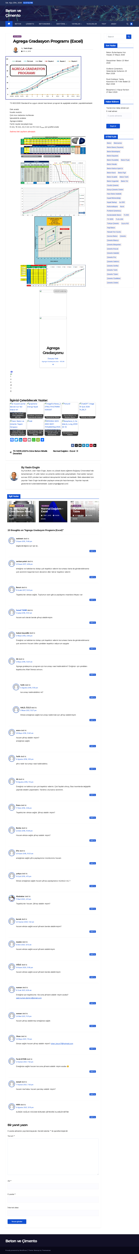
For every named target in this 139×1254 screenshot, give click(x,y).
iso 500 (122, 202)
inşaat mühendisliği (114, 198)
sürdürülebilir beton (114, 215)
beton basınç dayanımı (115, 147)
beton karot (111, 173)
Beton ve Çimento (21, 1241)
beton (109, 143)
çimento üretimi (112, 283)
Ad (9, 1181)
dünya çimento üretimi (115, 189)
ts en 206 (119, 219)
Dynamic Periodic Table (84, 510)
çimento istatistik (113, 253)
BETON (18, 24)
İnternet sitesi (13, 1207)
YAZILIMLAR (92, 24)
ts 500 (126, 215)
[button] (127, 24)
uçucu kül (125, 223)
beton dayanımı (112, 156)
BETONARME (45, 24)
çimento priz (111, 257)
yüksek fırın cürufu (114, 232)
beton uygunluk (112, 181)
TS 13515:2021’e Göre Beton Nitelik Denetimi (30, 452)
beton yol (124, 181)
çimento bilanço (113, 240)
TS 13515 (110, 219)
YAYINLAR (76, 24)
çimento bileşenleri (114, 244)
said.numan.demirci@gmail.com (29, 998)
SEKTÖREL (61, 24)
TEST (104, 24)
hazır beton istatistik (114, 194)
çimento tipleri (112, 274)
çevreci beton (112, 236)
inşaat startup (112, 202)
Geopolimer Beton (114, 60)
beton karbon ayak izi (115, 168)
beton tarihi (124, 177)
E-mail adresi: (111, 111)
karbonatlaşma (112, 206)
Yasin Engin (28, 48)
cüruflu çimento (112, 185)
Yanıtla (92, 551)
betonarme (118, 143)
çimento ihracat (112, 249)
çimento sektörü (113, 261)
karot (122, 206)
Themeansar (46, 1250)
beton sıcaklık (112, 177)
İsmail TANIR (21, 610)
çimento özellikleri (113, 278)
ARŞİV (113, 24)
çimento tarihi (112, 270)
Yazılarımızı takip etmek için (117, 109)
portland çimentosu (114, 211)
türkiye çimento (113, 223)
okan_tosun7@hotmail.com (62, 1043)
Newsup (36, 1250)
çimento (123, 236)
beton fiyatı (125, 160)
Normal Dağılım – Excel (64, 451)
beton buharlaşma (113, 151)
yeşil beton (111, 228)
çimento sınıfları (112, 266)
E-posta (12, 1194)
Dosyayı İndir (53, 361)
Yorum (11, 1136)
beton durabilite (112, 160)
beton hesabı (112, 164)
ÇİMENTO (30, 24)
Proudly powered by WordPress (16, 1250)
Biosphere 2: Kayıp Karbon (117, 90)
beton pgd (122, 173)
